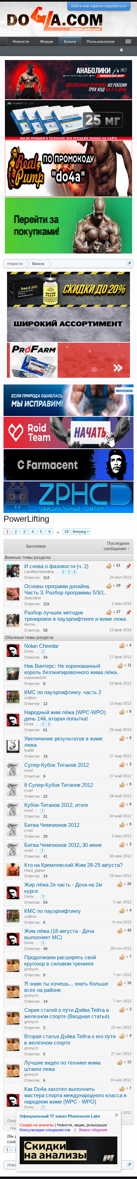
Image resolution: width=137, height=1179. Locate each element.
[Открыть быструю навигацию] (129, 263)
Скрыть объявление (116, 1115)
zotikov (30, 698)
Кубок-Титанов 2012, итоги (56, 805)
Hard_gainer (34, 870)
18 (66, 531)
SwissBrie (32, 598)
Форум (46, 41)
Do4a (28, 651)
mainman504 (35, 678)
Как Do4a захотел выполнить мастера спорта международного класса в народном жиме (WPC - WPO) (75, 1095)
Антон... (31, 624)
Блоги (70, 41)
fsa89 (29, 750)
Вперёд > (81, 531)
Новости (21, 41)
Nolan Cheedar (41, 646)
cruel (28, 770)
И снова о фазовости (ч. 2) (56, 566)
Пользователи (101, 41)
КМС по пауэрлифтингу (52, 911)
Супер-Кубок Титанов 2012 (56, 765)
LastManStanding (39, 571)
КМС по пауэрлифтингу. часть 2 (62, 692)
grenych (31, 969)
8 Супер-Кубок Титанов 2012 (58, 785)
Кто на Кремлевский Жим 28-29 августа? (73, 865)
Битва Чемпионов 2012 (51, 825)
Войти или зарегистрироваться (98, 6)
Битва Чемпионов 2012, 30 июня (63, 845)
